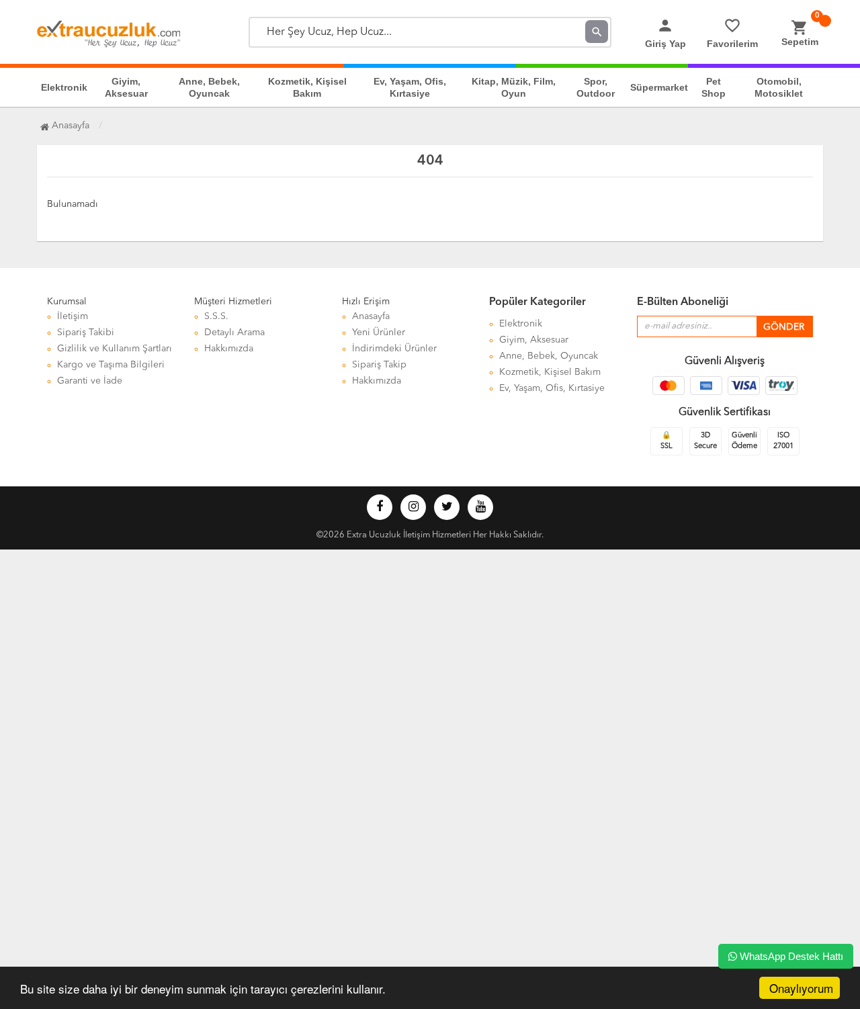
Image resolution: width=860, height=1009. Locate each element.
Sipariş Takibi (85, 332)
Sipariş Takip (379, 364)
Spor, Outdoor (595, 87)
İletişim (72, 316)
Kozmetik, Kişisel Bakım (307, 87)
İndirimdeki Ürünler (394, 348)
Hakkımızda (228, 348)
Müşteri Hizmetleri (233, 301)
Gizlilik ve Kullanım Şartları (114, 348)
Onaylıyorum (801, 987)
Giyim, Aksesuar (126, 87)
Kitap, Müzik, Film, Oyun (514, 87)
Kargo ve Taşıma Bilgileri (111, 364)
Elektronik (64, 87)
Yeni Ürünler (378, 332)
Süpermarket (659, 87)
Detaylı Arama (234, 332)
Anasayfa (69, 125)
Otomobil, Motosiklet (779, 87)
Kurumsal (67, 301)
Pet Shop (713, 87)
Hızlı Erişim (366, 301)
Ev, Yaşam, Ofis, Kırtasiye (410, 87)
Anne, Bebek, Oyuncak (209, 87)
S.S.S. (216, 316)
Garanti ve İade (89, 381)
